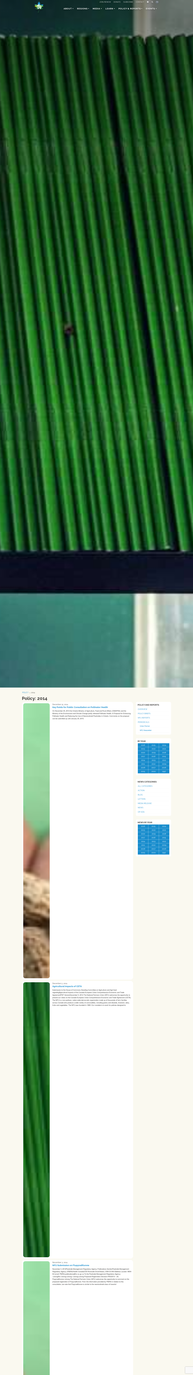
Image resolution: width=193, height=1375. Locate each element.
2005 (143, 771)
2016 (153, 756)
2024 (164, 745)
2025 (153, 745)
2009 (164, 764)
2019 (153, 753)
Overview (142, 709)
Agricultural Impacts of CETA (67, 986)
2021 (164, 749)
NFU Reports (144, 718)
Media (96, 8)
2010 (153, 764)
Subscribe (128, 2)
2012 (164, 760)
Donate (117, 2)
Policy (25, 692)
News (140, 808)
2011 (143, 764)
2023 (143, 749)
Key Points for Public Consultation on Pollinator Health (80, 707)
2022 (153, 749)
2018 (164, 753)
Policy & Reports (130, 8)
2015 (164, 756)
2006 (164, 768)
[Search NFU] (152, 2)
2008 (143, 768)
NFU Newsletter (146, 730)
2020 (143, 753)
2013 (153, 760)
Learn (109, 8)
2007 (153, 768)
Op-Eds (141, 812)
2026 (143, 745)
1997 (164, 771)
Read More (121, 723)
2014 (143, 760)
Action (141, 790)
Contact (140, 2)
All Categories (145, 786)
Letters (142, 799)
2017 (143, 756)
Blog (140, 795)
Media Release (145, 803)
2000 (153, 771)
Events (150, 8)
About (68, 8)
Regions (82, 8)
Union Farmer (145, 726)
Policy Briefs (144, 714)
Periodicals (143, 722)
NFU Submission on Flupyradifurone (70, 1265)
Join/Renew (105, 2)
